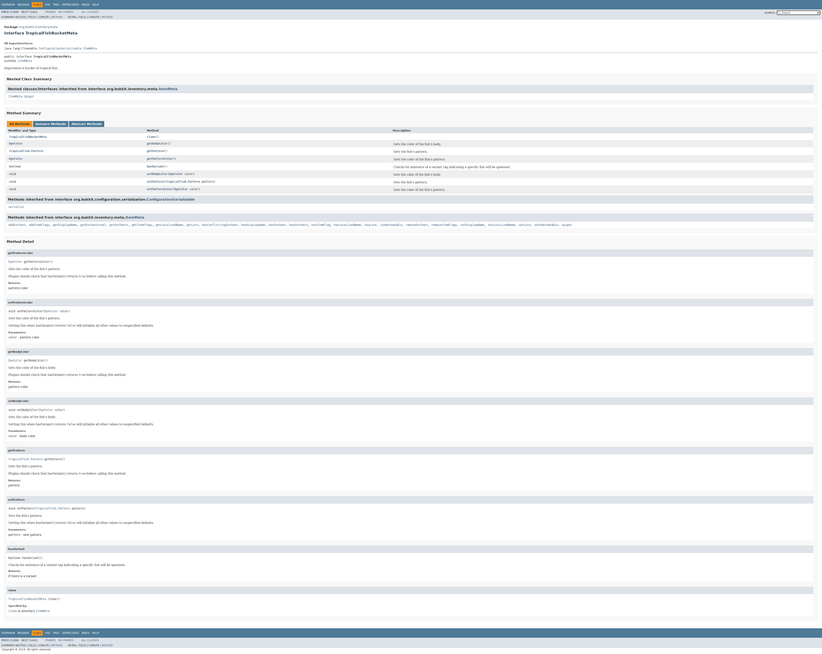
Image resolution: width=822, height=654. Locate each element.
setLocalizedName (501, 225)
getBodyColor (157, 143)
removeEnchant (417, 225)
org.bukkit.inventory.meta (38, 27)
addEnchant (16, 225)
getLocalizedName (169, 225)
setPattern (155, 181)
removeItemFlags (444, 225)
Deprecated (70, 4)
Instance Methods (51, 124)
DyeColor (16, 143)
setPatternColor (160, 189)
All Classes (90, 11)
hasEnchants (298, 225)
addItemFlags (39, 225)
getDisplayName (65, 225)
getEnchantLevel (93, 225)
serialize (16, 207)
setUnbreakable (546, 225)
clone (151, 137)
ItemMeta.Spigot (21, 96)
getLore (192, 225)
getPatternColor (160, 158)
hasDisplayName (253, 225)
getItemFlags (142, 225)
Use (47, 4)
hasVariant (155, 166)
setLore (525, 225)
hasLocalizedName (347, 225)
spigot (566, 225)
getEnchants (118, 225)
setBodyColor (157, 174)
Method (57, 17)
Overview (8, 4)
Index (86, 4)
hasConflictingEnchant (220, 225)
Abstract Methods (86, 124)
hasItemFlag (320, 225)
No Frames (66, 11)
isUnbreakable (391, 225)
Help (95, 4)
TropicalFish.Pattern (26, 151)
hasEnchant (277, 225)
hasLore (371, 225)
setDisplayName (472, 225)
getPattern (155, 151)
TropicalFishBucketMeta (28, 137)
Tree (56, 4)
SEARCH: (770, 12)
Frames (50, 11)
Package (23, 4)
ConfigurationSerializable (60, 48)
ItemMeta (90, 48)
